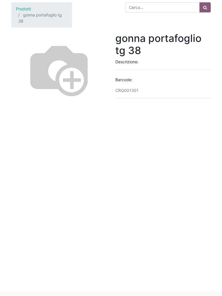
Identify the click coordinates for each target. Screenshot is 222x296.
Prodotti (23, 8)
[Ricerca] (205, 7)
